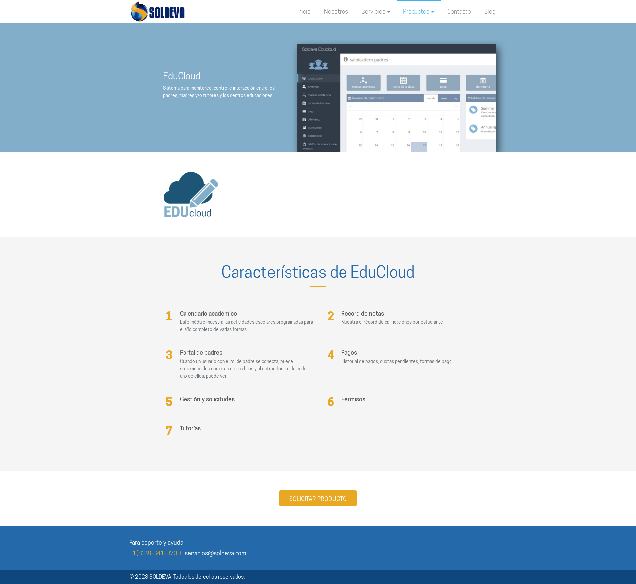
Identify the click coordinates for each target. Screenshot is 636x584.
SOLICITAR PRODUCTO (318, 499)
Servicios (374, 11)
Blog (489, 11)
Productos (417, 11)
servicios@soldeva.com (215, 553)
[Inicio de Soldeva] (157, 11)
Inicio (304, 11)
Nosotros (336, 11)
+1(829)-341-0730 (155, 553)
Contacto (459, 11)
